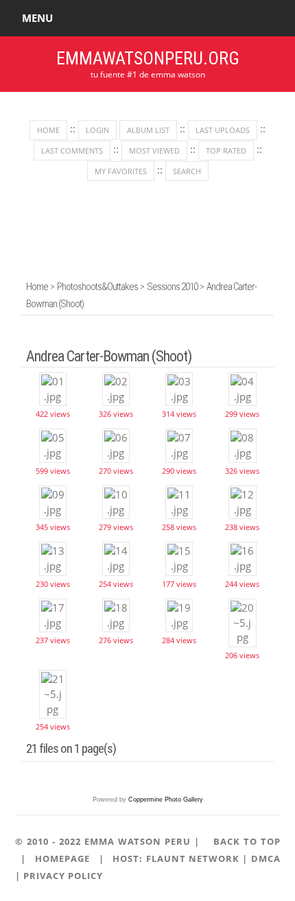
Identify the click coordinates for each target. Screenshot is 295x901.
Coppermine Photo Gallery (165, 799)
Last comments (72, 150)
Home (48, 130)
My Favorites (121, 171)
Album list (148, 130)
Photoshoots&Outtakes (97, 286)
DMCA (266, 858)
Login (97, 130)
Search (187, 171)
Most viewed (154, 150)
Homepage (62, 858)
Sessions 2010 (172, 286)
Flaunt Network (192, 858)
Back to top (247, 841)
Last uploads (223, 130)
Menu (37, 18)
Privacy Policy (63, 875)
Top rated (226, 150)
